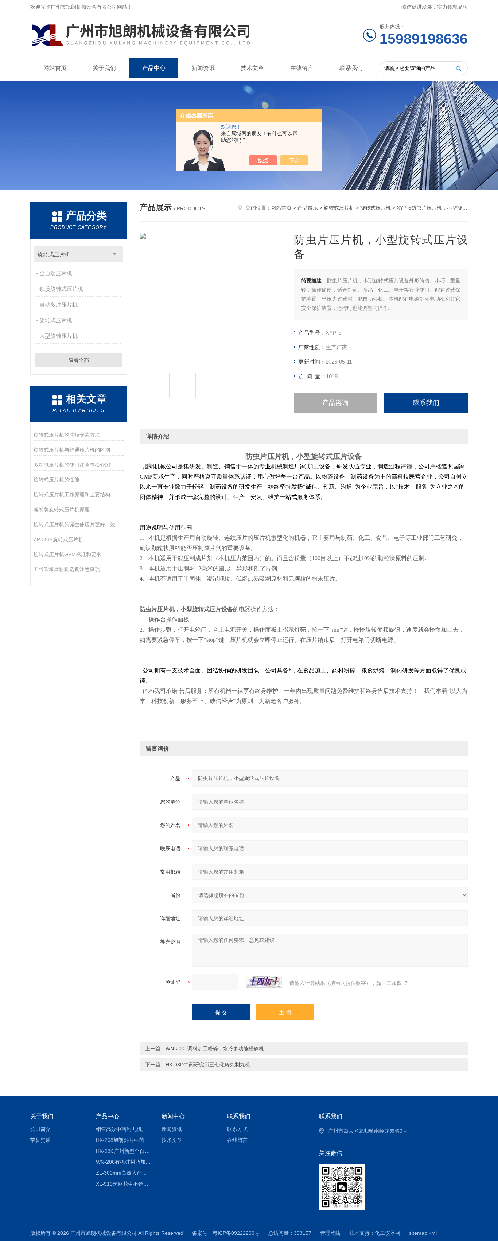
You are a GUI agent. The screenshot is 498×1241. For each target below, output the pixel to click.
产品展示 (307, 208)
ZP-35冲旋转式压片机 (58, 539)
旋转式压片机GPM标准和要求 (67, 554)
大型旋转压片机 (58, 336)
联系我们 (351, 68)
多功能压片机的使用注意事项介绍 (72, 465)
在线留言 (302, 68)
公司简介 (40, 1129)
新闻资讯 (203, 68)
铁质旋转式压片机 (61, 289)
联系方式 (237, 1129)
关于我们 (104, 68)
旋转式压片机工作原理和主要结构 (72, 494)
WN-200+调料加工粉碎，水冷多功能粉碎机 (215, 1048)
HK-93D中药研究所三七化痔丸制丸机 (208, 1065)
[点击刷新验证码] (264, 982)
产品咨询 (335, 402)
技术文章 (252, 68)
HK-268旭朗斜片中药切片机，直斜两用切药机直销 (123, 1140)
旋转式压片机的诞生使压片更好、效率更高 (79, 524)
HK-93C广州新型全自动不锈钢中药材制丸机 (123, 1151)
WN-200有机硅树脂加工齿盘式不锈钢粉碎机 (123, 1162)
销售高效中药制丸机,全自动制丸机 (123, 1129)
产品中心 (154, 68)
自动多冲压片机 (58, 304)
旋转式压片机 (54, 254)
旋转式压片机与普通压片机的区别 (72, 450)
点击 (114, 254)
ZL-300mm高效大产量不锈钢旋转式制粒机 (123, 1173)
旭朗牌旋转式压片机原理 (62, 509)
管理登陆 (330, 1233)
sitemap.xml (423, 1233)
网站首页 (55, 68)
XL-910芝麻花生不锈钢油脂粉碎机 (123, 1184)
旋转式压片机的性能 (56, 480)
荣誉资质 (40, 1140)
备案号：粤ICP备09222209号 (226, 1233)
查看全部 (79, 360)
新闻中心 (173, 1116)
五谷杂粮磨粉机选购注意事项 (67, 569)
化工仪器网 (387, 1233)
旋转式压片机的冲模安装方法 (67, 435)
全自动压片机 (55, 273)
